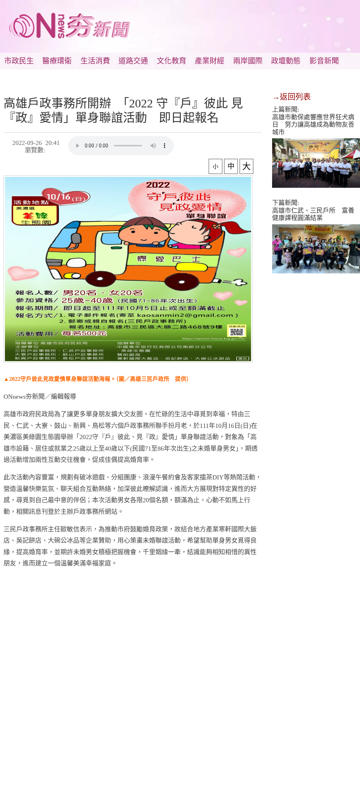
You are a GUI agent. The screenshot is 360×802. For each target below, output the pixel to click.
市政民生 (19, 61)
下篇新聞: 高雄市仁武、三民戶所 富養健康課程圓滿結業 (313, 210)
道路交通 (133, 61)
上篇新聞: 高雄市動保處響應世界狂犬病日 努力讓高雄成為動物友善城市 (313, 121)
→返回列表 (291, 96)
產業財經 (209, 61)
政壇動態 (286, 61)
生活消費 (95, 61)
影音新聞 (324, 61)
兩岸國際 (248, 61)
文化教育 (171, 61)
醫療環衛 (57, 61)
